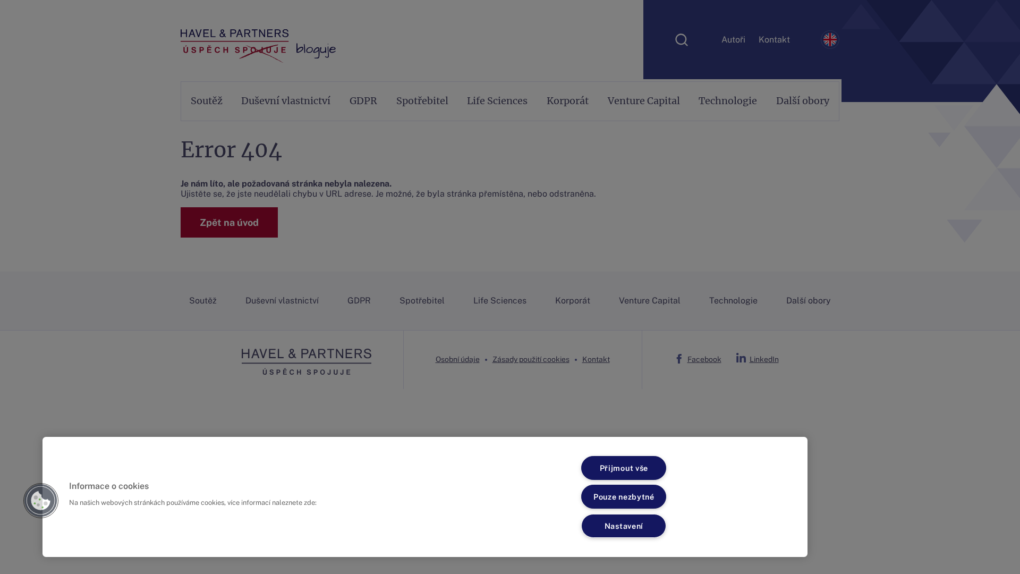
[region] (425, 497)
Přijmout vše (624, 467)
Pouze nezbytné (623, 496)
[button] (41, 501)
